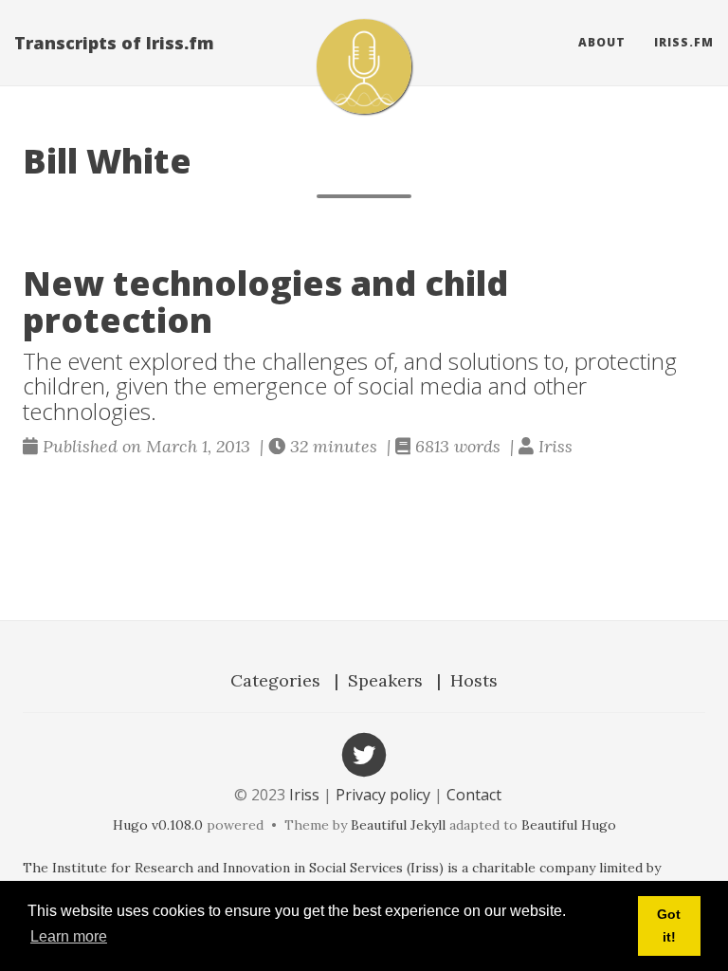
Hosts (474, 680)
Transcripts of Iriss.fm (114, 42)
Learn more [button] (68, 936)
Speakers (385, 680)
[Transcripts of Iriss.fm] (364, 66)
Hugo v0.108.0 (158, 825)
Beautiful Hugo (568, 825)
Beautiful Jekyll (398, 825)
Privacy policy (383, 794)
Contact (473, 794)
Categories (275, 680)
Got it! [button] (669, 925)
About (602, 42)
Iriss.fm (684, 42)
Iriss (304, 794)
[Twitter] (364, 753)
